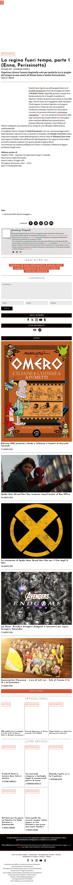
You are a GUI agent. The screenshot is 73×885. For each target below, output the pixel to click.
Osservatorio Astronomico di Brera (57, 235)
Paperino (15, 265)
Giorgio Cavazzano (25, 268)
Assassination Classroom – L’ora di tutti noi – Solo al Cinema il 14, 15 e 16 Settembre (35, 681)
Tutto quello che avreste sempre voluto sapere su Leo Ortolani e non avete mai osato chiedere (36, 822)
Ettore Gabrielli (10, 781)
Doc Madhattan (63, 243)
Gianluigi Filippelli (22, 69)
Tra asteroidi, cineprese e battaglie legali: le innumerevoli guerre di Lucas (35, 777)
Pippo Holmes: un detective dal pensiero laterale (60, 732)
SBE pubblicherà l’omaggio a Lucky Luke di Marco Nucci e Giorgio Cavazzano (12, 733)
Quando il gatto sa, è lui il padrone (59, 775)
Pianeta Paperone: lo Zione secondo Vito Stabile (36, 732)
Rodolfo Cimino (49, 268)
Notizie (6, 704)
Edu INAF (31, 237)
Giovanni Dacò (56, 779)
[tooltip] (31, 223)
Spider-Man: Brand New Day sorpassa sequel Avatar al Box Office (35, 494)
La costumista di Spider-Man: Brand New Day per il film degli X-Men (35, 561)
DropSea (46, 243)
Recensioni (8, 54)
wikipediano (28, 249)
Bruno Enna (55, 265)
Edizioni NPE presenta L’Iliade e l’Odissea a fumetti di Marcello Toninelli (35, 445)
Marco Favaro (32, 830)
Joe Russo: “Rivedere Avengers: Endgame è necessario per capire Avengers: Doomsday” (35, 628)
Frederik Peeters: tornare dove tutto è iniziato (12, 776)
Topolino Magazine (36, 271)
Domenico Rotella (34, 783)
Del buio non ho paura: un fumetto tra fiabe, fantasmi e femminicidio (13, 821)
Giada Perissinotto (34, 265)
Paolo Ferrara (9, 827)
